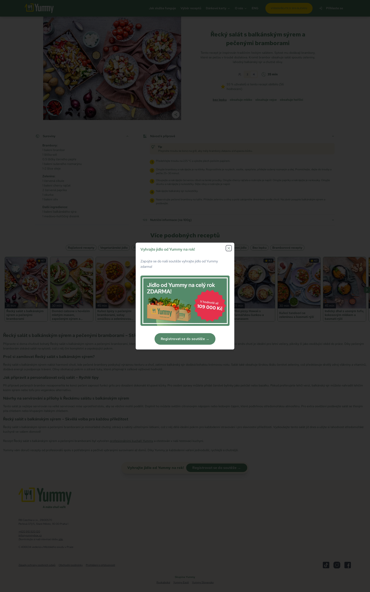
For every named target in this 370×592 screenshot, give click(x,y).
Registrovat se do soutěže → (185, 339)
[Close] (228, 248)
